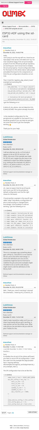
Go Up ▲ (26, 425)
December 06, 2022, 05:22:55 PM (13, 287)
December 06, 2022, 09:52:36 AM (13, 149)
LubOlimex (8, 137)
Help (11, 425)
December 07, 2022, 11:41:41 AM (13, 317)
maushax (7, 48)
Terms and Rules (18, 425)
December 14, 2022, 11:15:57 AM (13, 347)
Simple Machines (24, 427)
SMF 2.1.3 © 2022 (15, 427)
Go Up (4, 413)
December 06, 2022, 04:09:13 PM (13, 249)
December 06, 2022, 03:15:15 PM (13, 185)
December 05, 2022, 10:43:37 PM (13, 52)
